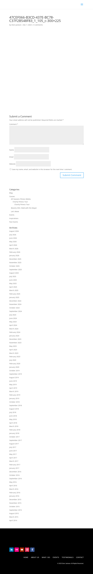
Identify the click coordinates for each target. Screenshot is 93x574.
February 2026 (14, 252)
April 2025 (13, 287)
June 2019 (13, 381)
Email (11, 157)
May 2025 (13, 283)
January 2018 (14, 433)
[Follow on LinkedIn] (11, 550)
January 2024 (14, 336)
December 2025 (15, 259)
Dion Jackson (16, 25)
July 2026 (12, 235)
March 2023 (13, 353)
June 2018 (13, 416)
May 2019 (13, 384)
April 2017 (13, 458)
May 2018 (13, 419)
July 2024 (12, 315)
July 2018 (12, 412)
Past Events (13, 222)
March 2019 (13, 391)
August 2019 (14, 377)
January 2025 (14, 297)
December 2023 (15, 339)
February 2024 (14, 332)
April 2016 (13, 485)
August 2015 (14, 513)
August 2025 (14, 273)
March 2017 (13, 461)
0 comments (38, 25)
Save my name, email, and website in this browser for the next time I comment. (42, 169)
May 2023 (13, 346)
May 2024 (13, 322)
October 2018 (14, 402)
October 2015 (14, 506)
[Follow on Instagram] (27, 550)
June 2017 (13, 451)
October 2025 (14, 266)
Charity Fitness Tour (20, 202)
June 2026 (13, 238)
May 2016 (13, 482)
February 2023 (14, 356)
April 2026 (13, 245)
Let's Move (15, 211)
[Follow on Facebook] (32, 550)
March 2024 (13, 329)
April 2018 (13, 423)
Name (11, 150)
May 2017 (13, 454)
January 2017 (14, 468)
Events (11, 215)
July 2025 (12, 276)
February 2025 (14, 294)
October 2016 (14, 475)
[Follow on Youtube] (22, 550)
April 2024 (13, 325)
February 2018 (14, 430)
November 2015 (15, 503)
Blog (11, 193)
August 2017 (14, 444)
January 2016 (14, 496)
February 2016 (14, 492)
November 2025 (15, 262)
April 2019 (13, 388)
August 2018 (14, 409)
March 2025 (13, 290)
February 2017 (14, 465)
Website (12, 164)
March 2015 (13, 517)
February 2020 (14, 363)
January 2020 (14, 367)
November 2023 (15, 343)
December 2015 (15, 499)
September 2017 (15, 440)
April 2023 (13, 350)
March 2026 (13, 249)
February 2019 (14, 395)
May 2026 (13, 241)
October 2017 (14, 437)
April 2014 (13, 520)
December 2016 (15, 472)
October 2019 (14, 371)
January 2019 (14, 398)
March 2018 (13, 426)
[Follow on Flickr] (17, 550)
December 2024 (15, 301)
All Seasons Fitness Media (21, 199)
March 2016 (13, 489)
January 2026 (14, 255)
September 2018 (15, 405)
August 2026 (14, 231)
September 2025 (15, 269)
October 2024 (14, 308)
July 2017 (12, 447)
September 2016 (15, 478)
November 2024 (15, 304)
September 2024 (15, 311)
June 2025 (13, 280)
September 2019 (15, 374)
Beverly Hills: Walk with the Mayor (24, 208)
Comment (13, 124)
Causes (12, 196)
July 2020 (12, 360)
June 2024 (13, 318)
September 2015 (15, 510)
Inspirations (13, 218)
